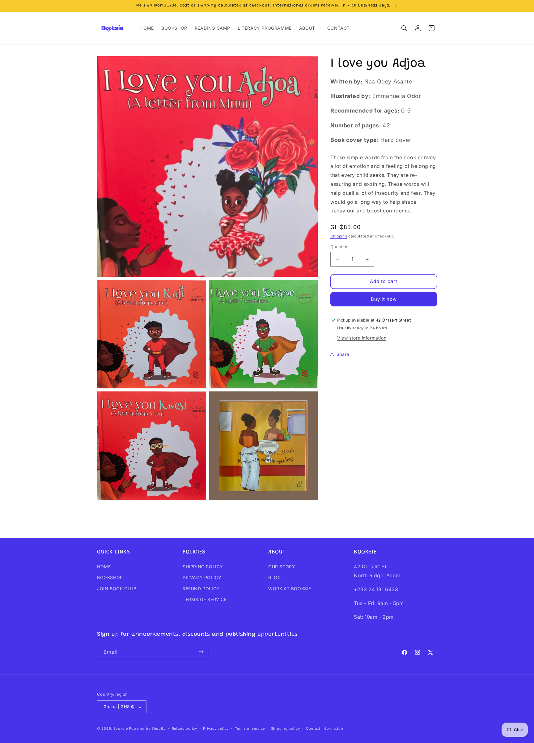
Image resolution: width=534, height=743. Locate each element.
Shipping (338, 236)
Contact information (324, 728)
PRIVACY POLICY (202, 577)
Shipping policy (285, 728)
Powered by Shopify (147, 729)
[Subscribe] (201, 651)
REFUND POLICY (201, 588)
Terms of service (250, 728)
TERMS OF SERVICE (205, 599)
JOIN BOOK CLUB (116, 588)
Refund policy (184, 728)
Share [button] (343, 354)
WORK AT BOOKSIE (289, 588)
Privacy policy (216, 728)
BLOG (274, 577)
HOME (104, 567)
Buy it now (384, 299)
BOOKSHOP (110, 577)
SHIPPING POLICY (203, 567)
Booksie (120, 729)
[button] (309, 28)
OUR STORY (281, 567)
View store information (361, 337)
